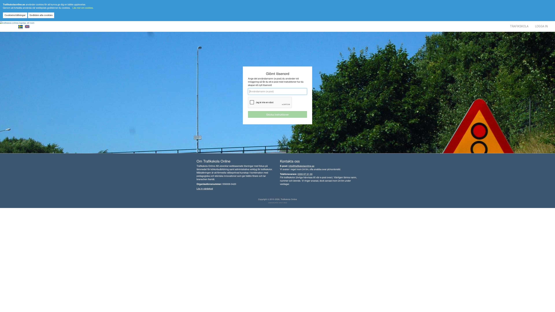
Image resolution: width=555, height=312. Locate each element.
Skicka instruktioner (277, 114)
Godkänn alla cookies (41, 15)
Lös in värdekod (205, 188)
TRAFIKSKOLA (519, 26)
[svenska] (20, 26)
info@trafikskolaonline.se (301, 166)
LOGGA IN (541, 26)
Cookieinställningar (15, 15)
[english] (27, 26)
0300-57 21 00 (305, 174)
